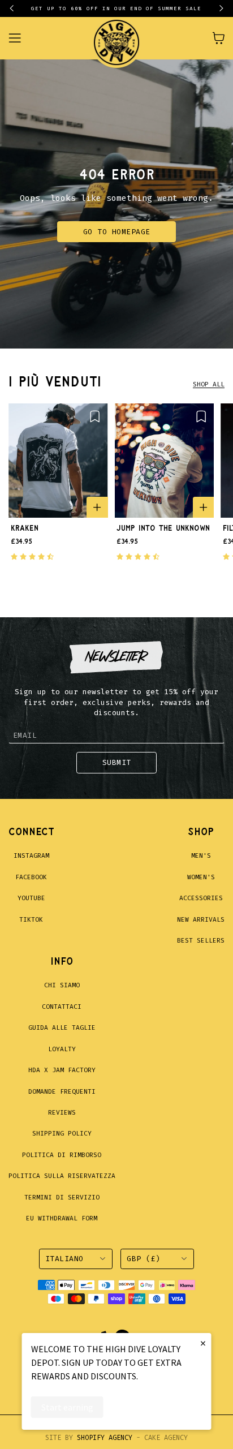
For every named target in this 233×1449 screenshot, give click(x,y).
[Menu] (21, 38)
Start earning (67, 1407)
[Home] (116, 38)
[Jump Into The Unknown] (164, 460)
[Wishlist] (94, 416)
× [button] (203, 1343)
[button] (16, 8)
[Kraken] (58, 460)
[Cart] (218, 38)
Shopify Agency (104, 1438)
